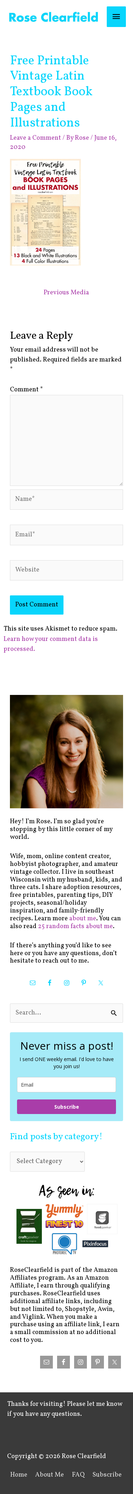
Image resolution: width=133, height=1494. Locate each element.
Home (18, 1475)
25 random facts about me (75, 926)
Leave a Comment (35, 138)
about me (82, 918)
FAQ (78, 1475)
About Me (49, 1475)
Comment (26, 389)
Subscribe (66, 1106)
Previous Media (66, 292)
